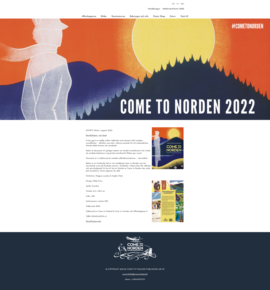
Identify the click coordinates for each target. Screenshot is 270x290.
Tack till (184, 16)
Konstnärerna (118, 16)
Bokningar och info (139, 16)
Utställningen (154, 9)
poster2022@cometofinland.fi (135, 274)
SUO (182, 4)
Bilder (104, 16)
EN (173, 4)
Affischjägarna (89, 16)
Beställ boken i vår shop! (96, 136)
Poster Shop (159, 16)
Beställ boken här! (93, 222)
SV (178, 4)
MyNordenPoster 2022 (173, 9)
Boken (173, 16)
